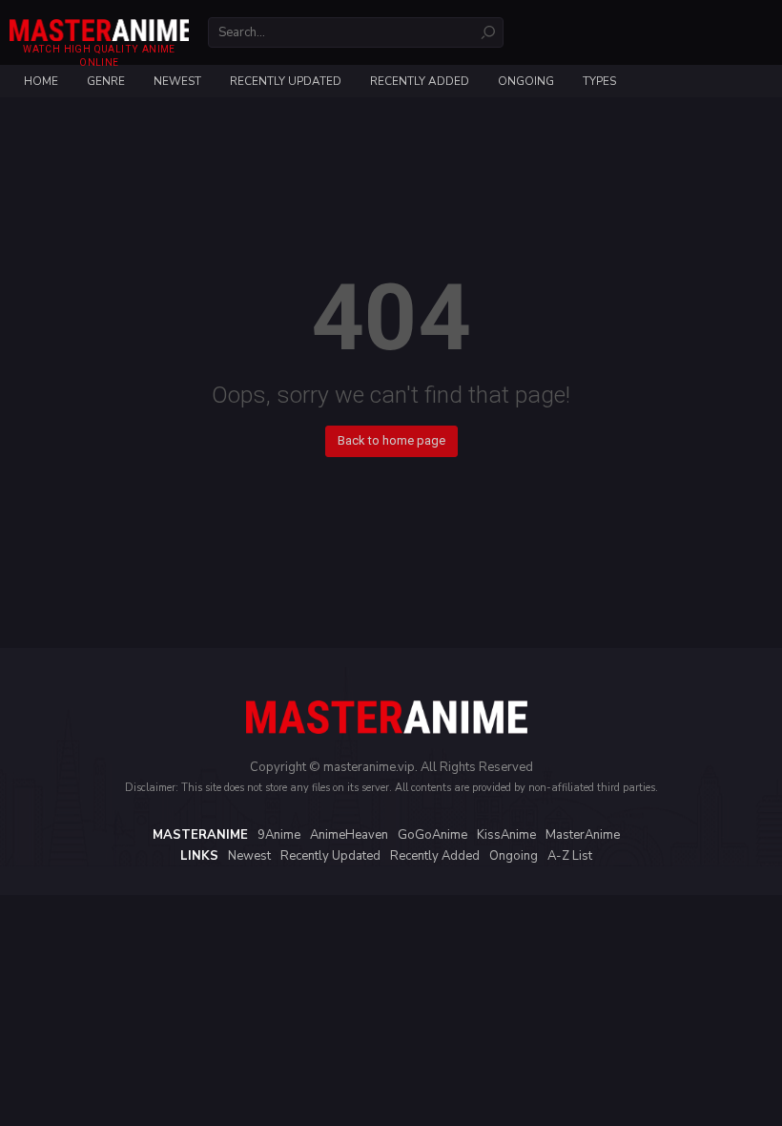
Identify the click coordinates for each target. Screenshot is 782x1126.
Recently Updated (285, 81)
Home (41, 81)
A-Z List (569, 856)
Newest (177, 81)
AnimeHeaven (349, 835)
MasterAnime (582, 835)
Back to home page (391, 440)
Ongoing (526, 81)
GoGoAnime (432, 835)
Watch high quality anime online (99, 56)
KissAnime (506, 835)
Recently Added (419, 81)
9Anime (278, 835)
